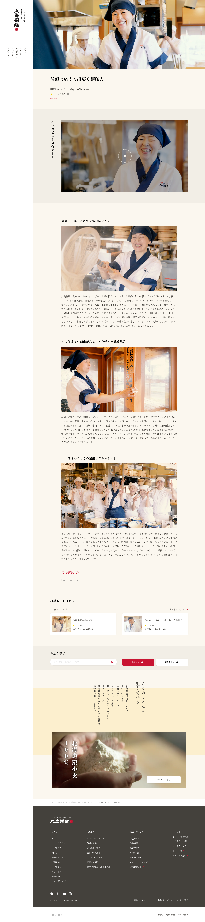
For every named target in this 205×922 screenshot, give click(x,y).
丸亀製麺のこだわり (62, 802)
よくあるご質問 (182, 900)
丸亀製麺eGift (136, 867)
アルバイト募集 (179, 856)
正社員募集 (177, 851)
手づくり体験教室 (180, 837)
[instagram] (70, 893)
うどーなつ (57, 872)
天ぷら (55, 853)
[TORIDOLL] (59, 914)
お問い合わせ (183, 915)
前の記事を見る (61, 609)
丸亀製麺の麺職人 (76, 802)
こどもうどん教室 (180, 841)
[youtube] (64, 893)
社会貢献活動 (170, 915)
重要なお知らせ (139, 900)
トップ (52, 802)
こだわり (21, 52)
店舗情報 (161, 900)
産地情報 (56, 876)
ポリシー (170, 900)
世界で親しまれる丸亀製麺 (98, 867)
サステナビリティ (180, 846)
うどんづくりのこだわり (97, 839)
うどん (55, 839)
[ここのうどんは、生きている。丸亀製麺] (61, 820)
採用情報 (159, 915)
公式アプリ (8, 53)
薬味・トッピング (59, 857)
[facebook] (52, 893)
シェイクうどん (58, 843)
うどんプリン (57, 867)
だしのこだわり (94, 848)
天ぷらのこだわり (95, 857)
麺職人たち (92, 843)
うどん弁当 (56, 848)
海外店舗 (134, 843)
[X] (58, 893)
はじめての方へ (137, 857)
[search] (112, 662)
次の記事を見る (177, 609)
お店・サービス (137, 832)
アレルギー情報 (59, 881)
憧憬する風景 (93, 862)
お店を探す (17, 53)
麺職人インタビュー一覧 (91, 802)
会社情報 (176, 832)
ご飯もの (56, 862)
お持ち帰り (13, 53)
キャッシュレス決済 (139, 862)
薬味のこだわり (94, 853)
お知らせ (151, 900)
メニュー (25, 52)
